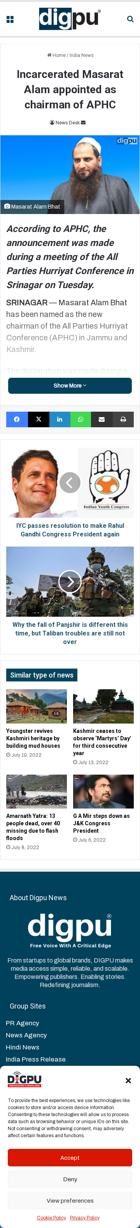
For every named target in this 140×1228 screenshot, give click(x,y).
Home (58, 55)
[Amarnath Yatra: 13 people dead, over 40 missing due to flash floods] (36, 792)
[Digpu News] (70, 18)
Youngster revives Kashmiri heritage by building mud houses (33, 738)
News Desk (68, 123)
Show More (68, 386)
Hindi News (22, 1047)
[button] (128, 1081)
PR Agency (22, 1023)
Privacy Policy (85, 1218)
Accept (70, 1158)
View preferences (70, 1201)
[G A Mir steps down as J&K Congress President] (103, 792)
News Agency (26, 1035)
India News (81, 55)
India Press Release (36, 1059)
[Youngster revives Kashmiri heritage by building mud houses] (36, 706)
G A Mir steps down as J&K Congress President (101, 823)
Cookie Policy (51, 1218)
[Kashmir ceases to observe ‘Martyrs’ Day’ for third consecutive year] (103, 706)
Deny (70, 1179)
